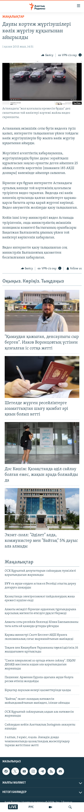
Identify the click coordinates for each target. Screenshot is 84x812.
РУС (31, 807)
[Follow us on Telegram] (42, 771)
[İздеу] (70, 807)
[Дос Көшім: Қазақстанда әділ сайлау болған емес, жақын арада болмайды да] (42, 443)
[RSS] (51, 771)
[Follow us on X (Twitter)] (15, 771)
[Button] (47, 55)
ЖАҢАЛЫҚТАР (13, 17)
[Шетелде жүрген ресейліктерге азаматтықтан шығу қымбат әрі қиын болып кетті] (42, 377)
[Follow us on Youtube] (24, 771)
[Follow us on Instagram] (33, 771)
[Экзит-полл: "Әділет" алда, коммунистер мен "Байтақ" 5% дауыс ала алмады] (42, 509)
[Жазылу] (60, 771)
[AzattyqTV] (50, 807)
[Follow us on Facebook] (6, 771)
